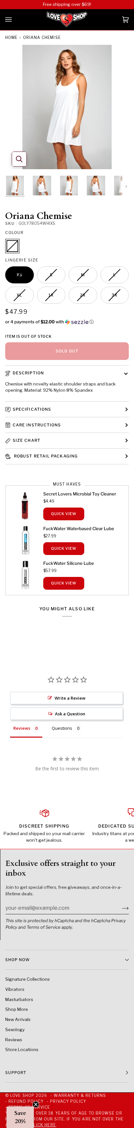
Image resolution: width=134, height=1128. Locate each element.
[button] (67, 322)
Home (11, 37)
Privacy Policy (68, 1101)
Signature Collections (27, 979)
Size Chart (26, 440)
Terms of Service (43, 927)
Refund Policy (26, 1101)
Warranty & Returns (80, 1095)
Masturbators (19, 999)
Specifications (32, 409)
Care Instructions (37, 424)
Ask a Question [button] (70, 714)
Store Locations (21, 1049)
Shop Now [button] (17, 959)
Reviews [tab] (21, 728)
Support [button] (16, 1072)
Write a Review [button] (70, 698)
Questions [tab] (62, 728)
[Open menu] (15, 19)
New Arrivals (18, 1019)
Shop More (16, 1009)
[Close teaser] (36, 1104)
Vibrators (14, 989)
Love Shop (22, 1095)
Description (28, 372)
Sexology (15, 1029)
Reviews (13, 1039)
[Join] (120, 908)
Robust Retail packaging (45, 456)
